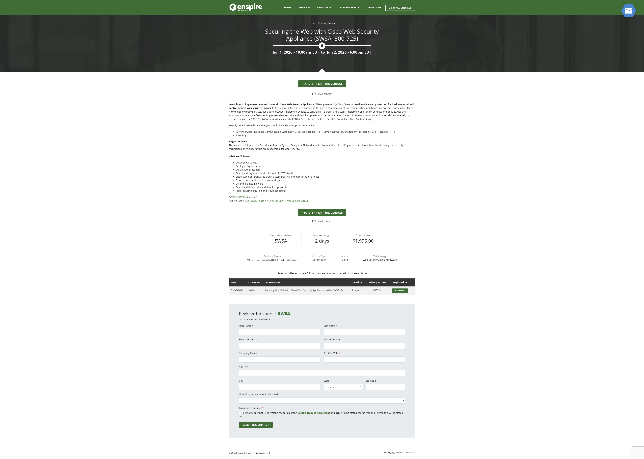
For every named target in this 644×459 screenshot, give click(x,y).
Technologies (347, 7)
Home (287, 7)
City (241, 380)
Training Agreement (393, 452)
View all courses (323, 93)
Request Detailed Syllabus (243, 197)
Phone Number (333, 339)
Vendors (322, 7)
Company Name (249, 353)
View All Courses (400, 7)
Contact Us (373, 7)
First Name (246, 325)
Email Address (248, 339)
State (326, 380)
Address (243, 367)
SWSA (251, 290)
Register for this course (322, 84)
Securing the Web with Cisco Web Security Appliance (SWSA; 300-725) (304, 290)
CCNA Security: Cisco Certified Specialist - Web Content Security (276, 200)
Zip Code (371, 380)
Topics (303, 7)
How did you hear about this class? (258, 394)
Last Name (330, 325)
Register (400, 290)
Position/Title (332, 353)
